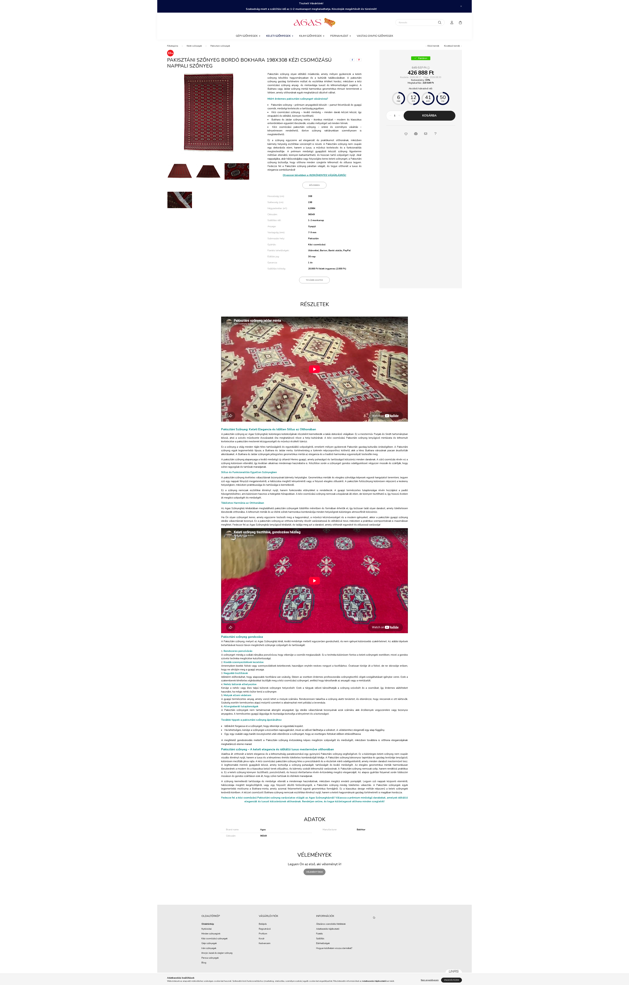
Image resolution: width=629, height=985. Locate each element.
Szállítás (320, 938)
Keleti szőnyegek (194, 46)
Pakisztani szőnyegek (220, 46)
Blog (203, 963)
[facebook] (352, 59)
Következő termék (452, 46)
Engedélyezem (451, 980)
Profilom (263, 934)
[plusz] (399, 115)
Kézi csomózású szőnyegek (214, 938)
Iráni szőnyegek (208, 948)
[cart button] (460, 22)
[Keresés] (439, 22)
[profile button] (451, 22)
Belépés (263, 924)
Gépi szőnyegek (209, 943)
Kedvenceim (264, 943)
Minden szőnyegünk (210, 934)
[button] (406, 133)
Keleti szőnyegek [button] (278, 36)
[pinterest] (359, 59)
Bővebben (314, 185)
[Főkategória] (172, 46)
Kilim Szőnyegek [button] (310, 36)
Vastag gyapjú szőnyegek (375, 36)
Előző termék (433, 46)
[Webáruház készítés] (454, 972)
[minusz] (390, 115)
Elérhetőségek (323, 943)
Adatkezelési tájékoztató (327, 929)
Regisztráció (265, 929)
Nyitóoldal (206, 929)
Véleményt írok (314, 872)
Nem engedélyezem (430, 980)
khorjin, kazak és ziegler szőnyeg (216, 953)
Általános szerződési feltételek (331, 924)
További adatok (314, 280)
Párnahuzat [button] (339, 36)
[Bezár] (461, 6)
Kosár (262, 938)
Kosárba (429, 115)
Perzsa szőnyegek (210, 958)
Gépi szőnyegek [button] (247, 36)
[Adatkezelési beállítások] (374, 918)
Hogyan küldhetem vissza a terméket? (334, 948)
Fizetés (319, 934)
